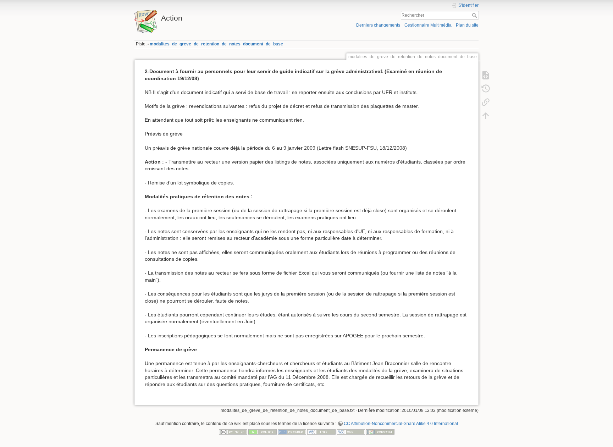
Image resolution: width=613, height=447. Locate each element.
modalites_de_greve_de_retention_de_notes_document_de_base (216, 44)
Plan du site (467, 25)
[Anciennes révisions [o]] (485, 88)
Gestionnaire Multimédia (428, 25)
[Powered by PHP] (292, 431)
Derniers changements (378, 25)
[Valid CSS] (351, 431)
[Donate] (262, 431)
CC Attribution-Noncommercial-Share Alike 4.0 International (401, 423)
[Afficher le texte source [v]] (485, 75)
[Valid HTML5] (321, 431)
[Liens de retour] (485, 102)
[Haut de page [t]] (485, 115)
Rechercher (475, 15)
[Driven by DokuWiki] (380, 431)
